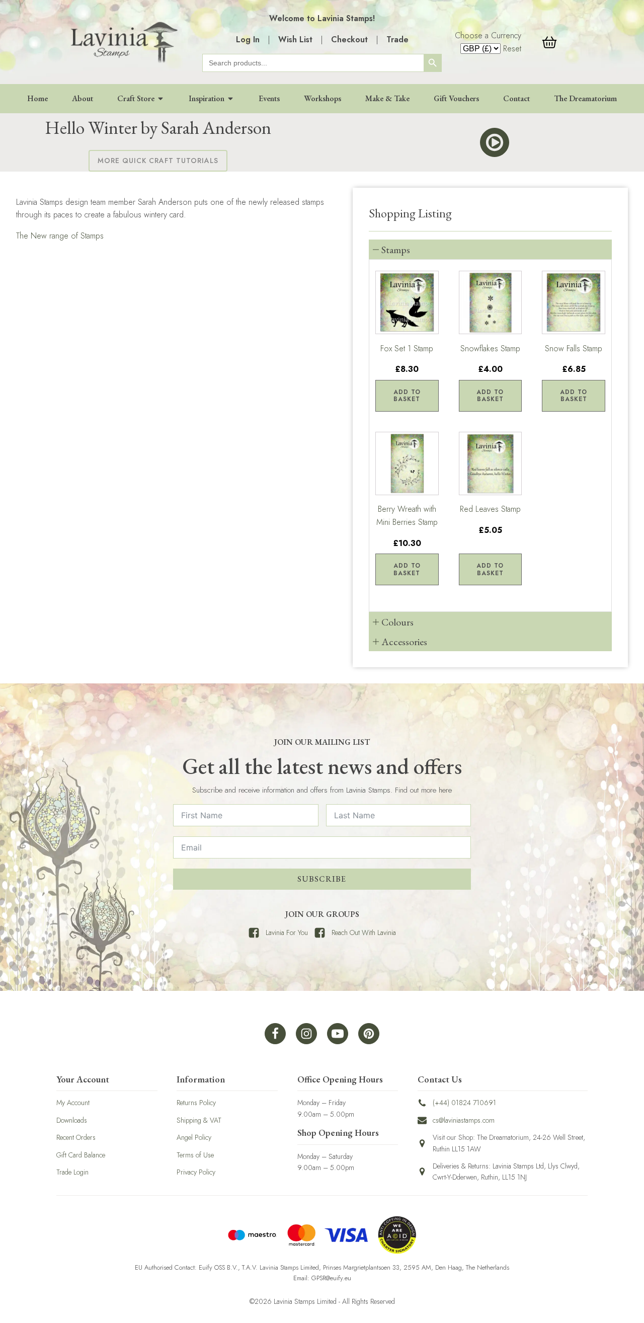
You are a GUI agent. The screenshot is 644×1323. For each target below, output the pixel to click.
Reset (512, 48)
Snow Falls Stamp (573, 348)
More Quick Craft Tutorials (158, 160)
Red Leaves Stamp (490, 509)
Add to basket (407, 395)
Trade (397, 39)
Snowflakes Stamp (490, 348)
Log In (248, 39)
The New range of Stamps (60, 236)
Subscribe (321, 879)
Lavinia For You (287, 932)
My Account (73, 1103)
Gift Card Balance (80, 1155)
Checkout (349, 39)
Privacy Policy (196, 1172)
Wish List (295, 39)
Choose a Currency (488, 35)
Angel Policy (194, 1137)
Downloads (71, 1120)
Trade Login (72, 1172)
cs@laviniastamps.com (464, 1120)
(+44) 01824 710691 (464, 1103)
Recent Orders (76, 1137)
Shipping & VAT (199, 1120)
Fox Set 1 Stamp (406, 348)
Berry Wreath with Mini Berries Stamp (407, 516)
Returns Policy (196, 1103)
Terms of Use (195, 1155)
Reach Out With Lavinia (364, 932)
